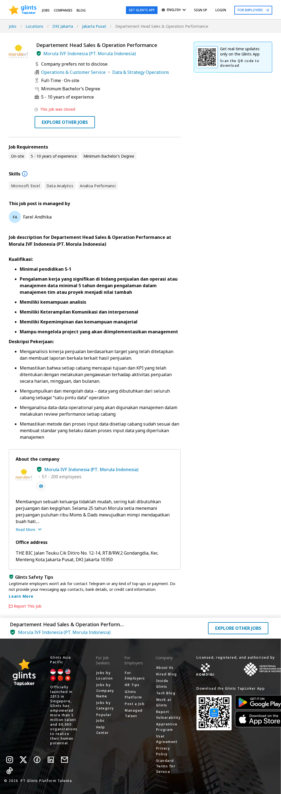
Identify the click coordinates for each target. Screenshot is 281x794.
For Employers (250, 10)
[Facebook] (37, 759)
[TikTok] (9, 770)
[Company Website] (41, 486)
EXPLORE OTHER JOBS (65, 122)
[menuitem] (174, 10)
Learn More (21, 596)
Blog (81, 10)
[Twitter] (23, 759)
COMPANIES (63, 10)
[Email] (64, 759)
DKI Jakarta (62, 26)
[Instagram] (9, 759)
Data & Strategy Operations (140, 72)
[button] (38, 53)
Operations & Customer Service (73, 72)
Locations (34, 26)
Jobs (46, 10)
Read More (25, 529)
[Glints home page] (22, 10)
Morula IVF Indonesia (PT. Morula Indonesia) (89, 54)
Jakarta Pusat (94, 26)
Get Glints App (142, 10)
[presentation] (22, 10)
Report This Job (27, 606)
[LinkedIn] (50, 759)
